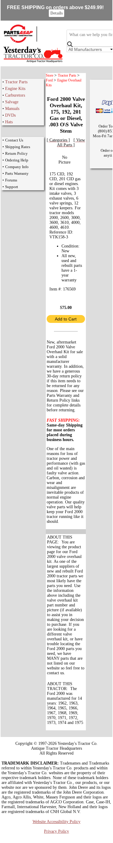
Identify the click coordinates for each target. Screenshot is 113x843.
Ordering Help (16, 160)
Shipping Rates (17, 146)
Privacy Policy (56, 831)
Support (11, 186)
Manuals (12, 108)
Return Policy (16, 153)
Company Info (17, 166)
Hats (9, 122)
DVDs (10, 115)
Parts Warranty (17, 173)
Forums (11, 180)
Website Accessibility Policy (56, 821)
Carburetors (15, 95)
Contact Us (14, 140)
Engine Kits (15, 88)
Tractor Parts (16, 82)
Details (56, 13)
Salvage (11, 102)
